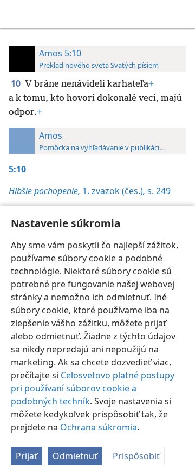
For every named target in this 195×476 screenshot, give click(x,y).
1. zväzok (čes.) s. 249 (90, 191)
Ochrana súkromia (98, 427)
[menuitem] (16, 14)
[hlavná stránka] (16, 14)
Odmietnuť (75, 456)
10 (17, 83)
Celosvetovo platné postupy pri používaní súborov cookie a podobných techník (92, 388)
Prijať (26, 456)
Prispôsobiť (136, 456)
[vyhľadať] (181, 14)
